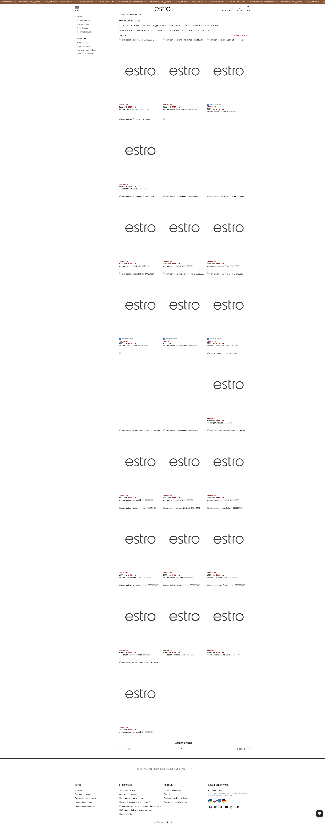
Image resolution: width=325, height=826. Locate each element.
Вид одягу (210, 25)
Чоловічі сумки (83, 46)
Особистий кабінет (172, 790)
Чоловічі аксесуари (85, 53)
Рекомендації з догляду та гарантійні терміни (140, 806)
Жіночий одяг (83, 24)
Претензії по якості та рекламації (134, 802)
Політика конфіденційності (176, 798)
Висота (205, 30)
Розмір (122, 25)
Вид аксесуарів (192, 25)
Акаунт (231, 10)
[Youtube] (226, 807)
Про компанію (125, 814)
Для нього (80, 38)
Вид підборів (125, 30)
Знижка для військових (85, 798)
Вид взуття (159, 25)
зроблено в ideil (162, 822)
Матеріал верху (145, 30)
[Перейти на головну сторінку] (162, 8)
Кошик (248, 9)
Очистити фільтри (242, 35)
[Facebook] (210, 807)
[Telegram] (237, 807)
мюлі (122, 35)
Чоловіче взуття (84, 42)
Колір (134, 25)
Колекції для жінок (83, 802)
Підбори (192, 30)
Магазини (79, 790)
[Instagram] (216, 807)
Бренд (161, 30)
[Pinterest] (232, 807)
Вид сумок (174, 25)
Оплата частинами (127, 794)
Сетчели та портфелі (86, 50)
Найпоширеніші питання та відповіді (136, 810)
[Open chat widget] (319, 813)
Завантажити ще (183, 743)
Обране (239, 10)
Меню (77, 10)
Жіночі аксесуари (84, 31)
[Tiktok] (221, 807)
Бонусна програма (83, 794)
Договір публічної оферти (175, 802)
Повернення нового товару (131, 798)
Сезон (145, 25)
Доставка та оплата (128, 790)
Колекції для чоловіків (85, 806)
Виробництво (176, 30)
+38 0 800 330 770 (215, 790)
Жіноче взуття (83, 20)
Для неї (78, 16)
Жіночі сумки (82, 28)
